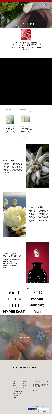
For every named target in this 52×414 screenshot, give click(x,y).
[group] (10, 133)
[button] (41, 4)
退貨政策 (14, 383)
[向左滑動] (4, 1)
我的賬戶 (4, 381)
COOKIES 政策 (15, 389)
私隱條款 (14, 385)
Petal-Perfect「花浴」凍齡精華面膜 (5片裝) (10, 130)
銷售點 (24, 387)
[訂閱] (48, 381)
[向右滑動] (48, 1)
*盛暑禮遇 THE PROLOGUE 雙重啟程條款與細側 (17, 397)
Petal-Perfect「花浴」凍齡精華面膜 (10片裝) (25, 130)
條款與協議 (15, 387)
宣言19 (24, 383)
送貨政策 (14, 381)
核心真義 (24, 381)
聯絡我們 (24, 385)
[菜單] (4, 4)
